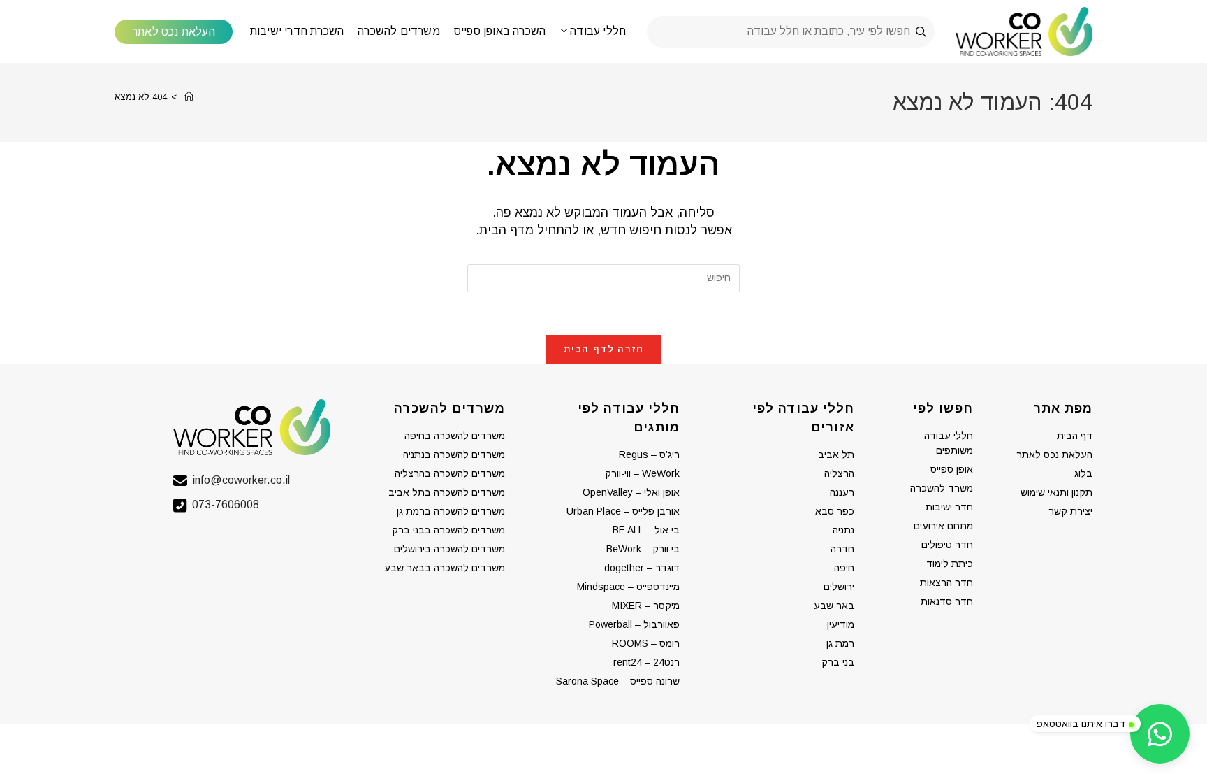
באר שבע (834, 605)
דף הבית (1074, 435)
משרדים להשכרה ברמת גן (451, 511)
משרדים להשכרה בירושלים (449, 548)
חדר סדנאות (947, 601)
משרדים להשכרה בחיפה (454, 435)
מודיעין (840, 624)
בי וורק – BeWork (643, 548)
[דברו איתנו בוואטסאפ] (1160, 734)
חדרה (842, 548)
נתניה (843, 530)
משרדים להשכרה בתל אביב (446, 492)
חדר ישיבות (949, 507)
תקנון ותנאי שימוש (1056, 492)
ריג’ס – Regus (649, 454)
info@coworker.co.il (241, 480)
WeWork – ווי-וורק (642, 473)
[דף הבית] (189, 97)
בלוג (1083, 473)
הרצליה (839, 473)
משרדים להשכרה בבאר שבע (444, 567)
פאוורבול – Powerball (634, 624)
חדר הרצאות (946, 582)
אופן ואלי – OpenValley (631, 492)
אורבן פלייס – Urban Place (623, 511)
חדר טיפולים (947, 544)
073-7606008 (225, 504)
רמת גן (840, 643)
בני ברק (837, 662)
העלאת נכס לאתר (1054, 454)
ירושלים (839, 586)
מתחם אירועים (943, 525)
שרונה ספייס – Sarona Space (618, 681)
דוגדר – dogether (642, 567)
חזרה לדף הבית (604, 349)
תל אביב (836, 454)
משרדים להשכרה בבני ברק (448, 530)
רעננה (842, 492)
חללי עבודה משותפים (948, 443)
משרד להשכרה (941, 488)
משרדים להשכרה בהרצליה (450, 473)
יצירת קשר (1070, 511)
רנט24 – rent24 (646, 662)
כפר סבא (834, 511)
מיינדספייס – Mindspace (628, 586)
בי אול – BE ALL (646, 530)
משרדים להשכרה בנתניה (454, 454)
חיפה (844, 567)
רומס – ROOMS (646, 643)
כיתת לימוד (949, 563)
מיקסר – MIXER (646, 605)
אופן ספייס (951, 469)
